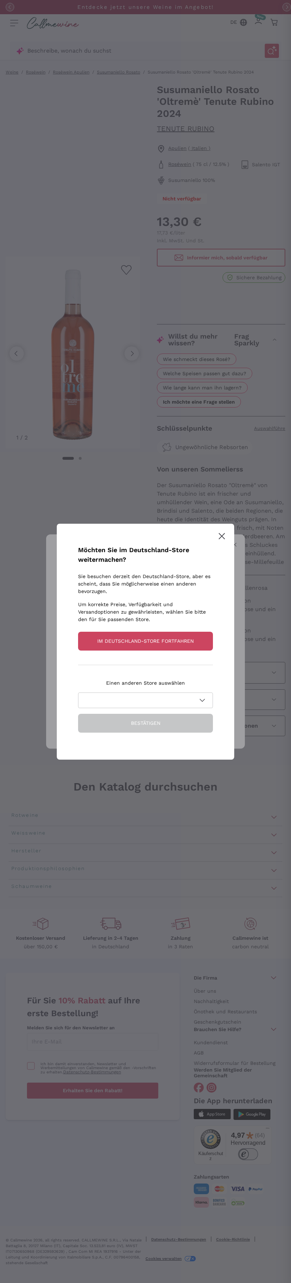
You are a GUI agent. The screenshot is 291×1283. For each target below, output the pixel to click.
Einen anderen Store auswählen (145, 683)
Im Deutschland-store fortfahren (145, 641)
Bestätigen (145, 723)
